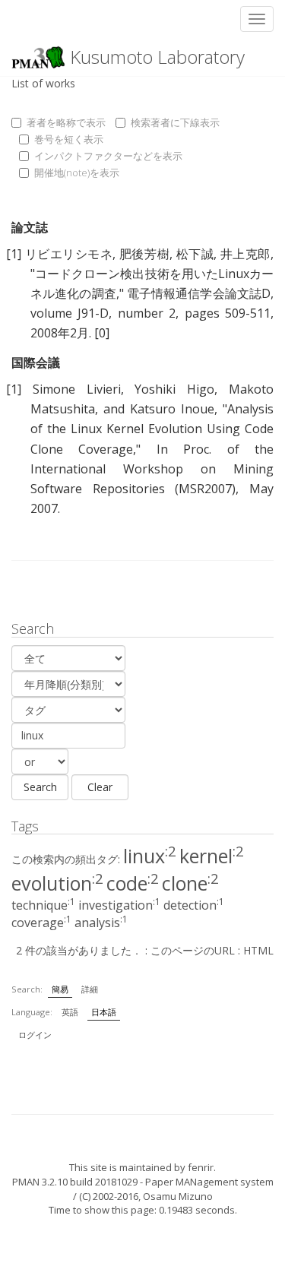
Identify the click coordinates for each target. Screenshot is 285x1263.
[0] (101, 332)
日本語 (103, 1012)
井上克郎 (245, 253)
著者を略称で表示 (66, 122)
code (132, 883)
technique (43, 905)
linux (149, 856)
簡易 (60, 989)
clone (190, 883)
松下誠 (195, 253)
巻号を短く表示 (68, 139)
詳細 (89, 989)
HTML (258, 950)
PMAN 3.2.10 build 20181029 (75, 1182)
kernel (211, 856)
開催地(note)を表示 (76, 172)
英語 (70, 1012)
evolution (57, 883)
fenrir (201, 1167)
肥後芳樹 (144, 253)
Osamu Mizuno (178, 1196)
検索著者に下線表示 (175, 122)
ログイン (35, 1034)
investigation (119, 905)
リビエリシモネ (69, 253)
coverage (41, 922)
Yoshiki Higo (174, 389)
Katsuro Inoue (172, 408)
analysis (101, 922)
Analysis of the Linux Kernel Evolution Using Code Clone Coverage (152, 428)
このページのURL (192, 950)
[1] (13, 253)
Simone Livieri (77, 389)
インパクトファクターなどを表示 (108, 156)
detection (193, 905)
